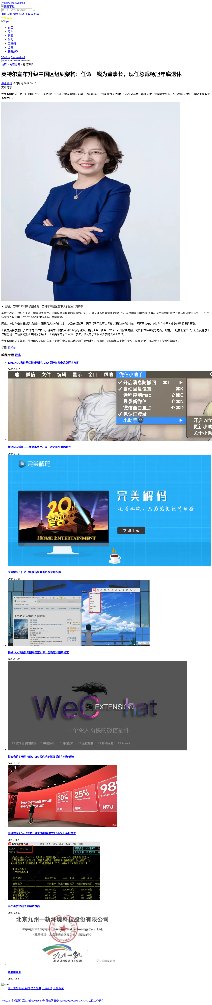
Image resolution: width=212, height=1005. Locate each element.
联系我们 (24, 988)
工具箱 (29, 14)
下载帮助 (47, 988)
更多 (18, 355)
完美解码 (6, 18)
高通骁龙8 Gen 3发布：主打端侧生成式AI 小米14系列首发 (42, 833)
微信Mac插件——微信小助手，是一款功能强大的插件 (39, 447)
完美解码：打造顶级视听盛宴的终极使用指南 (34, 572)
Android (20, 2)
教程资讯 (14, 64)
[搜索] (34, 10)
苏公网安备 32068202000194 (62, 1000)
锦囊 (16, 14)
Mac (13, 2)
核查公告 (35, 988)
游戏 (22, 14)
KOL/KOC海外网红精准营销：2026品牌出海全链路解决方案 (43, 362)
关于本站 (13, 988)
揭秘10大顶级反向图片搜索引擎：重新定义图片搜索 (38, 652)
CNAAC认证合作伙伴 (91, 1000)
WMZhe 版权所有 (11, 1000)
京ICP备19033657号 (33, 1000)
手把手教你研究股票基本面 (24, 906)
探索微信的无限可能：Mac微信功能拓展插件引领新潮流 (41, 756)
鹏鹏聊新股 (14, 972)
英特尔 (12, 347)
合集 (36, 14)
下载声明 (58, 988)
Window (5, 2)
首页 (4, 14)
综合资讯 (6, 83)
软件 (10, 14)
